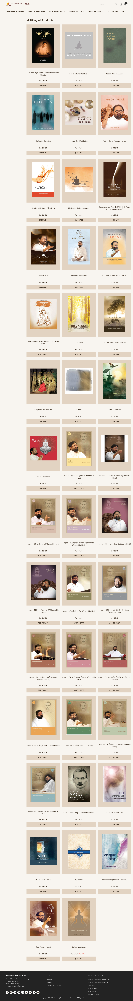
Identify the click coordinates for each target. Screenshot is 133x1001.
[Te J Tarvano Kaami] (43, 919)
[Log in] (121, 4)
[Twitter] (26, 992)
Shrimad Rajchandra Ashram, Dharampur (18, 979)
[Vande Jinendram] (43, 449)
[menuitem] (15, 11)
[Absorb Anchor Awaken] (114, 46)
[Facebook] (7, 992)
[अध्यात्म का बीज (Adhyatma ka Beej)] (114, 852)
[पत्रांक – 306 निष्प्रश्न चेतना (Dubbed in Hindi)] (114, 516)
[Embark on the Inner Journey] (114, 315)
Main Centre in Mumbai (12, 983)
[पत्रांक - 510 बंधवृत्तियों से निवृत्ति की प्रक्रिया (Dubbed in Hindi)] (114, 584)
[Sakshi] (79, 382)
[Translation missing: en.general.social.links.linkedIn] (30, 992)
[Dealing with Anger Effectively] (43, 181)
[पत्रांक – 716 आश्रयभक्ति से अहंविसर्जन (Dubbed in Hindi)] (114, 651)
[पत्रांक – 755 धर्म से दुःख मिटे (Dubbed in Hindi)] (43, 718)
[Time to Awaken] (114, 382)
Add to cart (43, 354)
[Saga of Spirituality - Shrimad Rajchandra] (79, 785)
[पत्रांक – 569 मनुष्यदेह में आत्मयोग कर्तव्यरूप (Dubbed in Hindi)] (43, 651)
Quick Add (43, 86)
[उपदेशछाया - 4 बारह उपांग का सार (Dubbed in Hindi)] (43, 785)
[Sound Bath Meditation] (79, 113)
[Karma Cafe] (43, 248)
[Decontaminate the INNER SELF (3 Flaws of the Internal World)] (114, 181)
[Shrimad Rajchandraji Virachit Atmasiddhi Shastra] (43, 46)
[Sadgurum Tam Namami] (43, 382)
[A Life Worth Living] (43, 852)
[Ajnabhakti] (79, 852)
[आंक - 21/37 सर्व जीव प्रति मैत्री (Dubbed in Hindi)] (79, 449)
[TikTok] (18, 992)
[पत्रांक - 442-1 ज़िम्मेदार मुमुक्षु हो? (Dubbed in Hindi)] (43, 584)
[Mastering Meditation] (79, 248)
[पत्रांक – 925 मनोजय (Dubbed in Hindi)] (79, 718)
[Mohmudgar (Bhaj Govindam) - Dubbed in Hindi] (43, 315)
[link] (37, 992)
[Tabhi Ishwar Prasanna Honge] (114, 113)
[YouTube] (22, 992)
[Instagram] (11, 992)
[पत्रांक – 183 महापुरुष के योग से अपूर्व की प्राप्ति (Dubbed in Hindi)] (79, 516)
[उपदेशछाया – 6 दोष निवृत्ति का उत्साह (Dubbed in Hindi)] (114, 718)
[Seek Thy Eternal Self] (114, 785)
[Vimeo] (34, 992)
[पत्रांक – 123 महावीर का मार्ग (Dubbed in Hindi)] (43, 516)
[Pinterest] (14, 992)
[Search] (108, 4)
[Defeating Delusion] (43, 113)
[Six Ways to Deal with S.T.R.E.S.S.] (114, 248)
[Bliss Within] (79, 315)
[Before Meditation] (79, 919)
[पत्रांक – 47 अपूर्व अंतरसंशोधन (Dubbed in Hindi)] (79, 584)
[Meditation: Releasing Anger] (79, 181)
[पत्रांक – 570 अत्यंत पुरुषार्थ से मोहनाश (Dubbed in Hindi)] (79, 651)
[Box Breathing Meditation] (79, 46)
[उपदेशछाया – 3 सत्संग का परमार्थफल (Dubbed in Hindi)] (114, 449)
